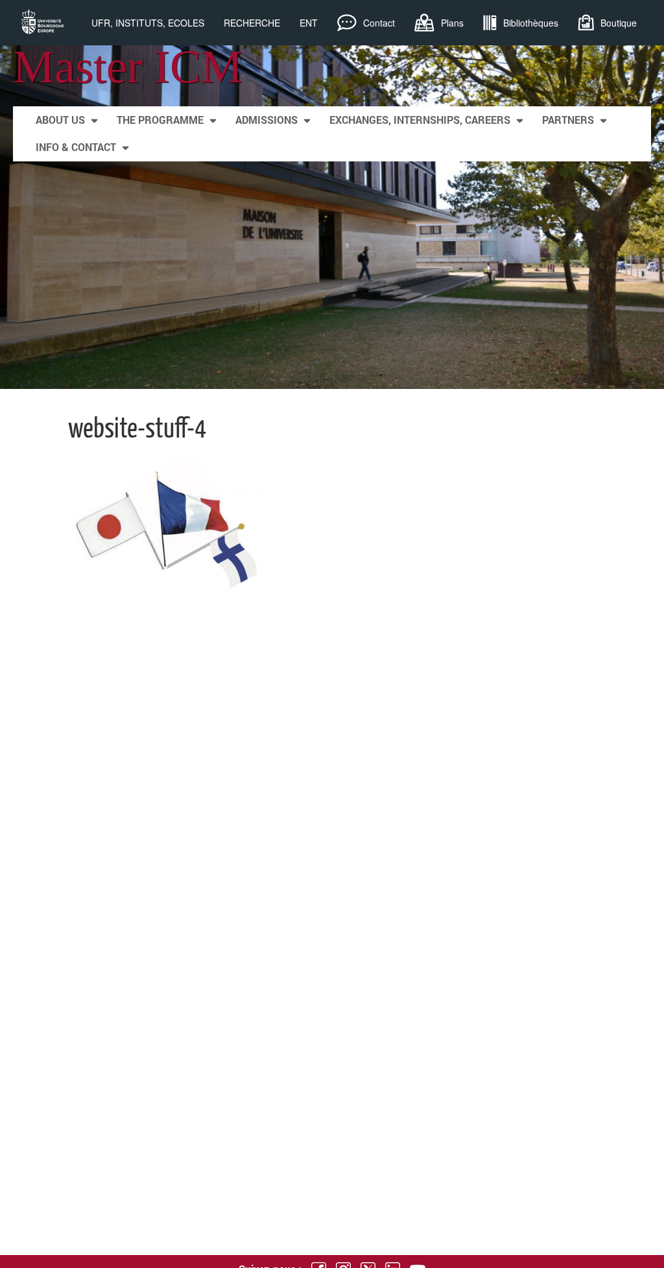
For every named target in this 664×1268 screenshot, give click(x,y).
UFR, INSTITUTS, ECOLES (147, 22)
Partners (568, 119)
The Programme (160, 119)
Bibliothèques (530, 22)
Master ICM (128, 67)
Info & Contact (76, 147)
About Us (60, 119)
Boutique (618, 22)
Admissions (266, 119)
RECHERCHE (252, 22)
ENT (309, 22)
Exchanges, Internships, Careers (419, 119)
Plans (452, 22)
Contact (379, 22)
